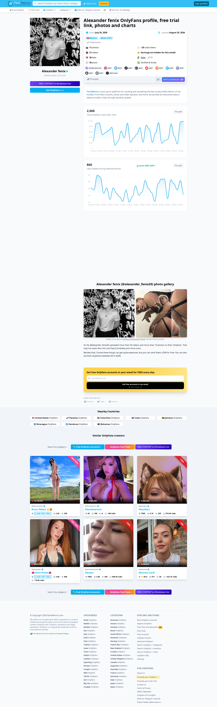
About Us (141, 673)
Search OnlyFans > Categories (149, 645)
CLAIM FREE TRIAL (43, 513)
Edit (151, 57)
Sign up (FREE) (201, 3)
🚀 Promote (92, 79)
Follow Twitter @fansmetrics (149, 702)
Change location (95, 42)
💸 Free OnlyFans (17, 10)
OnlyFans (49, 10)
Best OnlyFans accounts (147, 620)
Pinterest (114, 402)
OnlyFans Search (144, 638)
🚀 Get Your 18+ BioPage (119, 10)
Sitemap (140, 659)
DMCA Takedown (144, 691)
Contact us (141, 684)
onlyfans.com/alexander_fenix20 (134, 339)
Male (143, 57)
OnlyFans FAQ (143, 655)
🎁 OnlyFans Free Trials (118, 447)
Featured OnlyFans (145, 641)
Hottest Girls (90, 3)
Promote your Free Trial (147, 681)
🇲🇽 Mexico (92, 38)
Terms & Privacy (143, 688)
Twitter (102, 402)
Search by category (57, 447)
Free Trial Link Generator (149, 627)
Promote (103, 3)
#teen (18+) (106, 38)
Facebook (90, 402)
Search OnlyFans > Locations (149, 648)
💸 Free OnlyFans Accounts (86, 447)
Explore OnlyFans (144, 623)
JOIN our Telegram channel (88, 10)
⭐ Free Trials (33, 10)
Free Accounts (143, 634)
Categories (64, 10)
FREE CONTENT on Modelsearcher (55, 83)
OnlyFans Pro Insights (146, 695)
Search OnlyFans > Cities (147, 652)
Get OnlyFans (55, 90)
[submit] (135, 385)
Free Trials (141, 631)
